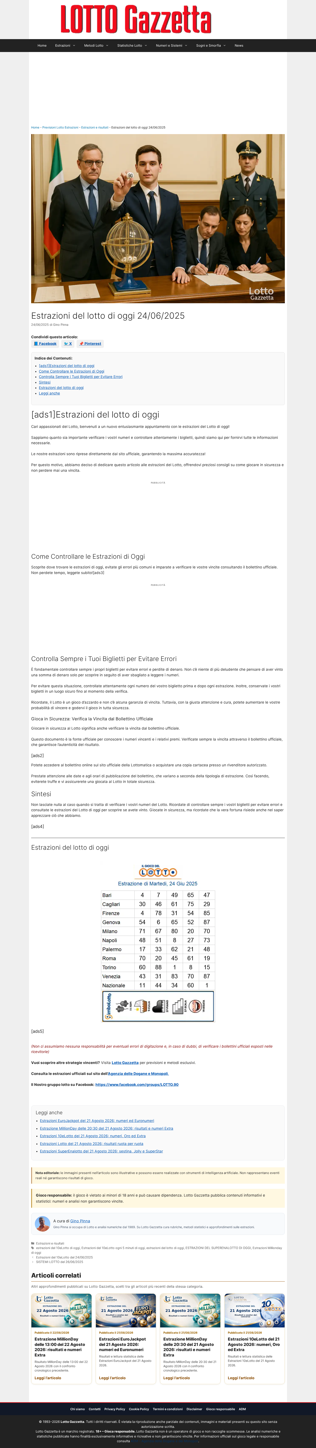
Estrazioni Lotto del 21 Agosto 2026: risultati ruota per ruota (91, 1144)
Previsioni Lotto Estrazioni (60, 127)
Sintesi (45, 382)
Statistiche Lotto (129, 45)
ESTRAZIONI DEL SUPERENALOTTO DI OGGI (218, 1248)
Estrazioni (62, 45)
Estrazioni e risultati (94, 127)
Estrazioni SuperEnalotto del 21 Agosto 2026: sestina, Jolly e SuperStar (101, 1151)
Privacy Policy (114, 1409)
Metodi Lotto (93, 45)
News (239, 45)
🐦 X (68, 343)
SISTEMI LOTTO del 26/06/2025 (59, 1262)
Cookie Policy (139, 1409)
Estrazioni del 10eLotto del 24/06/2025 (64, 1257)
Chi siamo (77, 1409)
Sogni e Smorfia (208, 45)
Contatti (95, 1409)
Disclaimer (194, 1409)
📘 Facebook (45, 343)
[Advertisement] (158, 93)
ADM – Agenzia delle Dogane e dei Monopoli (164, 1441)
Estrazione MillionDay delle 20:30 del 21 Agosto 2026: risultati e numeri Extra (106, 1128)
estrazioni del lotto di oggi (165, 1248)
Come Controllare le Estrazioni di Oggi (71, 371)
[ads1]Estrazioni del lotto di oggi (66, 366)
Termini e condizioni (168, 1409)
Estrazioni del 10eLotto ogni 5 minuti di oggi (113, 1248)
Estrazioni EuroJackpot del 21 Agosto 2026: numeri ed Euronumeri (97, 1121)
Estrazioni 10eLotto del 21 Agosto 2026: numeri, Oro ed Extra (93, 1136)
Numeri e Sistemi (169, 45)
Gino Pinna (80, 1221)
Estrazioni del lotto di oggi (61, 388)
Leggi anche (49, 393)
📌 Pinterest (90, 343)
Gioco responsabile (220, 1409)
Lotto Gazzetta (236, 19)
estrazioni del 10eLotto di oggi (58, 1248)
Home (42, 45)
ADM (242, 1409)
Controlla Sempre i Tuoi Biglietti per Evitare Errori (81, 377)
